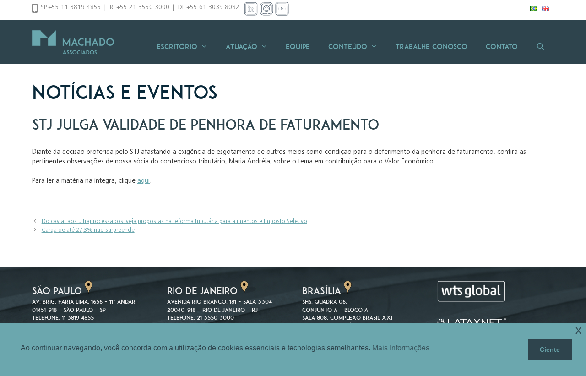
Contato (502, 46)
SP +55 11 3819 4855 (71, 8)
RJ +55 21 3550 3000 (139, 8)
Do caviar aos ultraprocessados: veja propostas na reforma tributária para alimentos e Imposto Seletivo (174, 222)
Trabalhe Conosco (431, 46)
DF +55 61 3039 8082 (208, 8)
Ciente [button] (550, 349)
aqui (143, 181)
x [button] (578, 330)
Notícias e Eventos (124, 92)
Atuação (241, 46)
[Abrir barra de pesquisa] (540, 46)
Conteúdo (347, 46)
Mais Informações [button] (400, 348)
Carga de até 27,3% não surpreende (88, 231)
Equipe (298, 46)
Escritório (177, 46)
